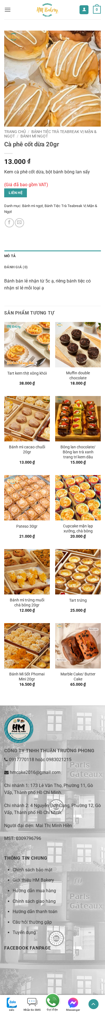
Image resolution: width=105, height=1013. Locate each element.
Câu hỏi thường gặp (32, 922)
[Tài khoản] (84, 9)
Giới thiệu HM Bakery (33, 880)
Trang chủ (15, 131)
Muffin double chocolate (78, 375)
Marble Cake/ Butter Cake (77, 676)
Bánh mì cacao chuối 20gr (27, 449)
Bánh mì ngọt (34, 136)
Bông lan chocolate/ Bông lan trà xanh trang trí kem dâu (77, 452)
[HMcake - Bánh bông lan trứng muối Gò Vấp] (47, 9)
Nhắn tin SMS (32, 1009)
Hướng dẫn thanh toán (35, 911)
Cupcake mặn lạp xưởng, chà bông (78, 528)
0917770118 (21, 759)
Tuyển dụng (24, 932)
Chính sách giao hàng (34, 901)
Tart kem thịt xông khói (27, 373)
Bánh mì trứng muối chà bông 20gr (27, 602)
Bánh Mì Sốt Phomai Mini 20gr (27, 676)
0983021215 (58, 759)
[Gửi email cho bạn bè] (19, 222)
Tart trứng (78, 600)
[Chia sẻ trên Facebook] (9, 222)
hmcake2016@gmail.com (35, 772)
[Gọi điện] (52, 1001)
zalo (11, 1009)
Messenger (73, 1009)
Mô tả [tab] (10, 256)
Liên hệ (15, 193)
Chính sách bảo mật (32, 869)
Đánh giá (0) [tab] (16, 267)
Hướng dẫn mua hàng (34, 890)
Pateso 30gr (27, 526)
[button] (7, 9)
